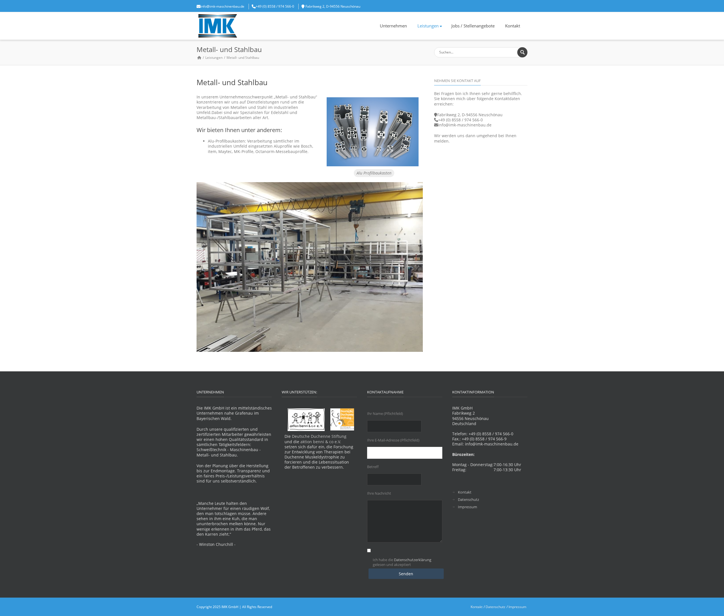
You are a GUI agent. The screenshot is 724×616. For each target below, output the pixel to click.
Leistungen (428, 26)
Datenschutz (468, 499)
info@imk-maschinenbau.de (222, 6)
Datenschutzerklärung (412, 559)
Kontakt (512, 26)
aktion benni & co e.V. (320, 441)
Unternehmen (393, 26)
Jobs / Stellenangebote (473, 26)
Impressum (467, 507)
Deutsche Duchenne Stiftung (319, 436)
